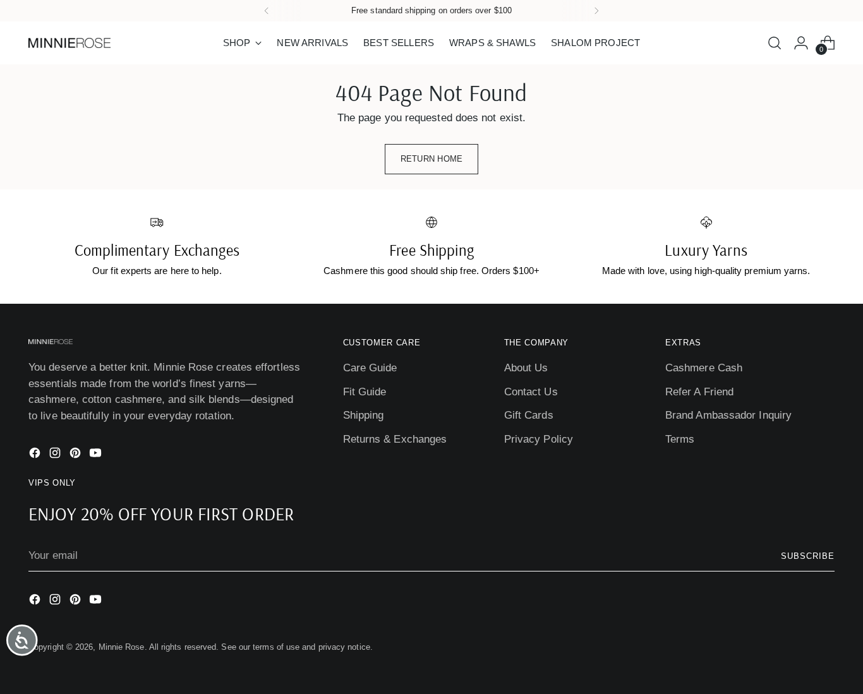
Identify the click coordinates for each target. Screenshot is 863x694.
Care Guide (370, 368)
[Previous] (267, 10)
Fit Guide (365, 392)
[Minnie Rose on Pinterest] (76, 455)
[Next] (596, 10)
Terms (679, 439)
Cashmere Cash (703, 368)
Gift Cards (528, 415)
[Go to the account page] (801, 43)
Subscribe (808, 556)
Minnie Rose (122, 647)
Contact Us (531, 392)
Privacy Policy (538, 439)
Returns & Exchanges (395, 439)
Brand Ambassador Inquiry (728, 415)
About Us (526, 368)
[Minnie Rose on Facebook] (36, 455)
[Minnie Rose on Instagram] (56, 455)
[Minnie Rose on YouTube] (96, 455)
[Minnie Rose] (69, 43)
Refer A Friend (699, 392)
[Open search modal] (774, 43)
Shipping (363, 415)
